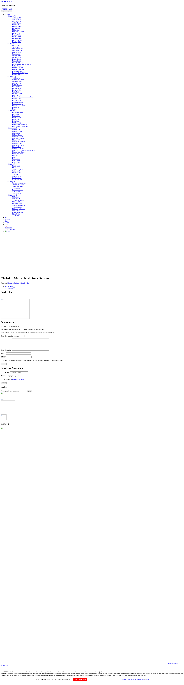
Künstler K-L (12, 111)
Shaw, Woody (16, 172)
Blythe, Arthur (16, 33)
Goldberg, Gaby (17, 81)
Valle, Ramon (16, 191)
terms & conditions (18, 379)
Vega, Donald (16, 193)
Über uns (7, 219)
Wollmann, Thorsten (18, 209)
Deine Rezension (6, 350)
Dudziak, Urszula (17, 62)
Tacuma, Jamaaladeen (18, 183)
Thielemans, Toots (17, 186)
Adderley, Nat (16, 18)
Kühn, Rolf (15, 119)
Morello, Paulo (16, 147)
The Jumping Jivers (18, 185)
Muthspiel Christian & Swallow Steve (23, 150)
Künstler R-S (12, 164)
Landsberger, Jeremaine (19, 124)
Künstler (7, 14)
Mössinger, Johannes (18, 141)
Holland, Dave (16, 98)
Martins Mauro (16, 133)
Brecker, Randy (17, 40)
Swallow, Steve (17, 179)
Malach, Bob (16, 129)
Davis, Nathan (16, 59)
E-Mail (3, 357)
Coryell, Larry (16, 57)
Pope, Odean (16, 160)
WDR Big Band (17, 203)
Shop (6, 224)
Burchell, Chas (16, 42)
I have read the (13, 379)
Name (3, 353)
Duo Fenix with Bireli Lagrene (21, 64)
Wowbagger (16, 210)
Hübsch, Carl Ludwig (18, 105)
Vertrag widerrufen (80, 679)
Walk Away (15, 197)
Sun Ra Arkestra (17, 176)
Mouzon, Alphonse (18, 148)
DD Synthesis (16, 61)
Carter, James (16, 45)
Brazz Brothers (16, 38)
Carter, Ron (15, 47)
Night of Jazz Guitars (18, 152)
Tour (6, 221)
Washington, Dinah (18, 200)
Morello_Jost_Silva (18, 145)
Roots (14, 167)
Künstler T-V (12, 181)
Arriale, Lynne (16, 23)
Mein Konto (8, 228)
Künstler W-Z (12, 195)
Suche (29, 391)
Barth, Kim (15, 24)
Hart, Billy (15, 92)
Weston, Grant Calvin (18, 205)
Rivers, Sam (16, 166)
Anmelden (11, 229)
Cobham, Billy (16, 55)
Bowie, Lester (16, 36)
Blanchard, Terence (18, 31)
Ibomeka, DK (16, 107)
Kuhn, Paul (15, 121)
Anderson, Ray (16, 21)
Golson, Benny (16, 83)
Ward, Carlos (16, 198)
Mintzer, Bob (16, 140)
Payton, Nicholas (17, 154)
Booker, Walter (16, 35)
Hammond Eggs (17, 88)
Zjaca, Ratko (16, 214)
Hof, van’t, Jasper (17, 95)
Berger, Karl (16, 28)
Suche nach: (4, 391)
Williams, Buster (17, 207)
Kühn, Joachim (16, 117)
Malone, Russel (17, 131)
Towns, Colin (16, 188)
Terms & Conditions (128, 679)
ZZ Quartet (15, 216)
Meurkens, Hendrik (18, 138)
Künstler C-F (12, 43)
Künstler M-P (12, 128)
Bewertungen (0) (10, 288)
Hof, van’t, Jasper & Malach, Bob (22, 97)
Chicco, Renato (17, 50)
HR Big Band (16, 100)
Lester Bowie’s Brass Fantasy (21, 126)
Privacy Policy (139, 679)
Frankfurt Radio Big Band (20, 73)
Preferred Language (7, 376)
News (6, 217)
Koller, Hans (16, 116)
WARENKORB (6, 9)
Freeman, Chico (17, 74)
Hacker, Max (16, 86)
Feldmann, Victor (17, 67)
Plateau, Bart (16, 159)
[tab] (94, 286)
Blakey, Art (15, 30)
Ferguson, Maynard (18, 69)
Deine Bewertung (6, 336)
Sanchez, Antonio (17, 169)
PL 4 (13, 157)
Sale (6, 226)
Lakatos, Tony (16, 123)
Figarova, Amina (17, 71)
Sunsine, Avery (16, 178)
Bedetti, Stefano (17, 26)
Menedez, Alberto (17, 136)
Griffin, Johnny (17, 85)
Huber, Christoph (17, 104)
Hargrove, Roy (16, 90)
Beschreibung (9, 286)
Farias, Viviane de (17, 66)
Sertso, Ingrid (16, 171)
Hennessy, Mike (17, 93)
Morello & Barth (17, 143)
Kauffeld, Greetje (17, 112)
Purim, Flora (16, 162)
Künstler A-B (12, 16)
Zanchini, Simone (17, 212)
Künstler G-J (12, 76)
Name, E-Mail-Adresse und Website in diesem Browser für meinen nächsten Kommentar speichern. (33, 360)
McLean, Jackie (17, 135)
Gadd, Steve (16, 78)
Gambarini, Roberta (18, 80)
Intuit (13, 109)
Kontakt (7, 222)
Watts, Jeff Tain (17, 202)
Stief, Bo (15, 174)
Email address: (5, 372)
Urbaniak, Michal (17, 190)
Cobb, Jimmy (16, 54)
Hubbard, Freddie (17, 102)
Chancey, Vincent (17, 49)
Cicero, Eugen (16, 52)
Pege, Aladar (16, 155)
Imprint (147, 679)
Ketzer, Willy (16, 114)
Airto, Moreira (16, 19)
